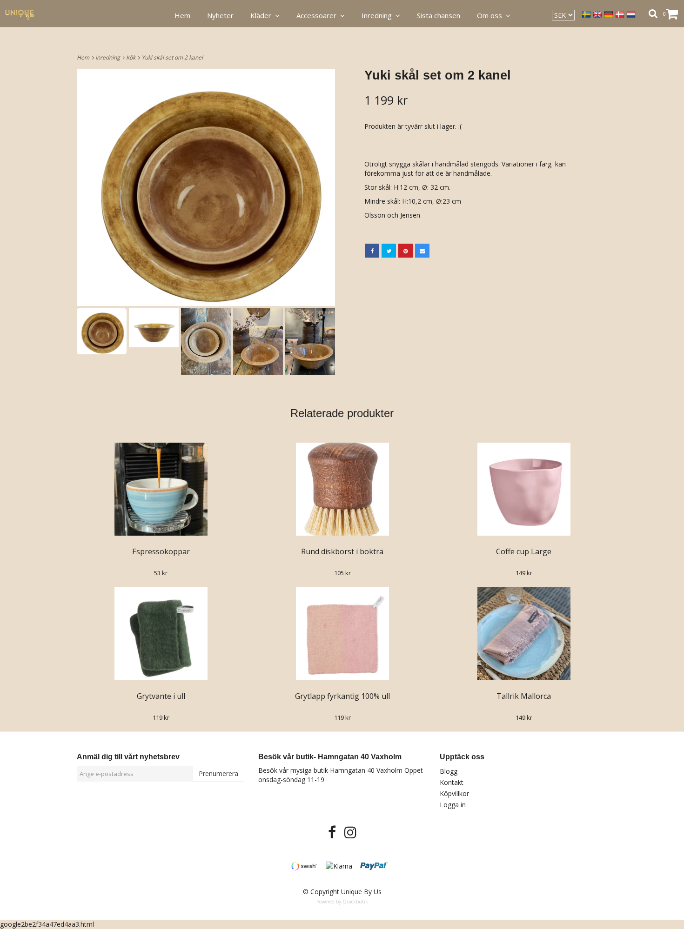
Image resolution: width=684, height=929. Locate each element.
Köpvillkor (454, 793)
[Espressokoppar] (161, 489)
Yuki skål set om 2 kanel (172, 57)
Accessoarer (318, 15)
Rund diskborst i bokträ (342, 551)
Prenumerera (218, 773)
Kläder (262, 15)
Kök (132, 57)
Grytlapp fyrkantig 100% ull (342, 696)
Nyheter (220, 15)
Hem (84, 57)
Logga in (453, 804)
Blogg (448, 771)
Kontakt (451, 782)
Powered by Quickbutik (342, 901)
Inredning (109, 57)
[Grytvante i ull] (161, 633)
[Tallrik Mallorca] (524, 633)
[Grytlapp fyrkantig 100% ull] (342, 633)
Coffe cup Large (523, 551)
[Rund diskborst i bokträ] (342, 489)
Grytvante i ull (161, 696)
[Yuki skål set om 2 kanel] (206, 187)
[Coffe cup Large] (524, 489)
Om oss (491, 15)
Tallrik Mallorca (523, 696)
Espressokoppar (161, 551)
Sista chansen (438, 15)
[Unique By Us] (25, 13)
